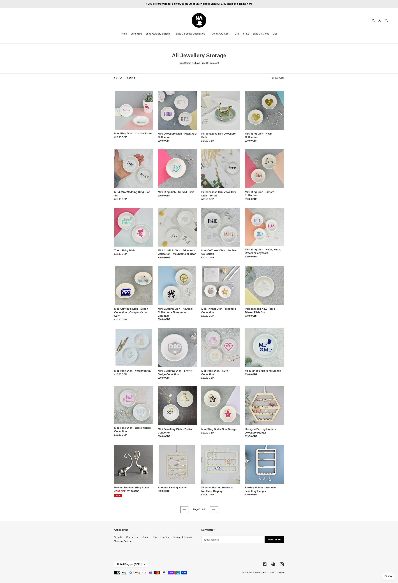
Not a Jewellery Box (257, 572)
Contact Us (132, 537)
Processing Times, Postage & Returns (172, 537)
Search (118, 537)
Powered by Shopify (275, 572)
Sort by (118, 78)
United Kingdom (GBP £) (129, 564)
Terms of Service (123, 541)
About (145, 537)
